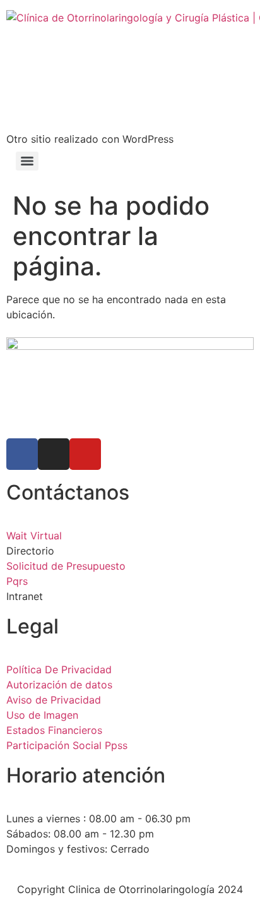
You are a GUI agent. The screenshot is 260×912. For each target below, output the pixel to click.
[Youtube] (85, 454)
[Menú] (27, 161)
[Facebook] (22, 454)
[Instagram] (53, 454)
